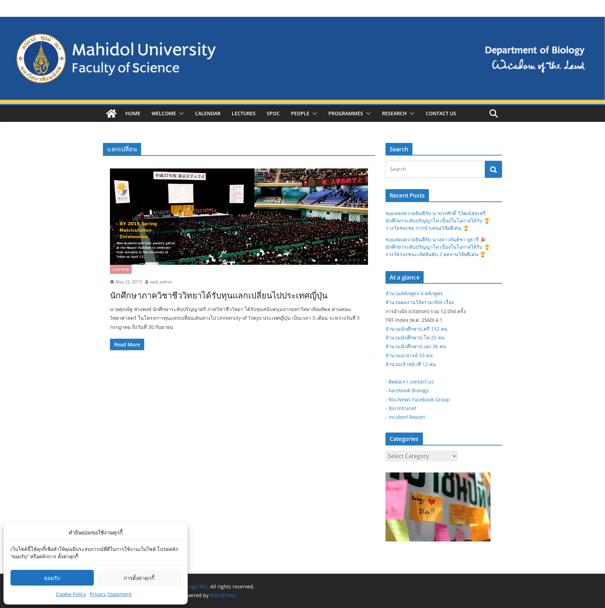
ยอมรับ (52, 577)
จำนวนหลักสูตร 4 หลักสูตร (414, 293)
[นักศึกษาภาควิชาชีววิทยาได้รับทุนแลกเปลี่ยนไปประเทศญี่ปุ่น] (239, 216)
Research (394, 113)
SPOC (273, 113)
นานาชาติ (121, 269)
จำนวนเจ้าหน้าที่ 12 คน (410, 364)
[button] (180, 113)
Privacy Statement (111, 594)
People (300, 113)
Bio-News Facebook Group (419, 399)
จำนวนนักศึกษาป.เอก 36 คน (415, 346)
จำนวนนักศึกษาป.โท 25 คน (415, 337)
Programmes (345, 113)
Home (132, 113)
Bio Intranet (402, 408)
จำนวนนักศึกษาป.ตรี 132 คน (416, 328)
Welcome (164, 113)
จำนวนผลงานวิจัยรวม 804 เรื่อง (419, 302)
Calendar (208, 113)
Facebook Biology (409, 390)
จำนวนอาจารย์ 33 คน (409, 355)
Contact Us (441, 113)
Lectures (244, 113)
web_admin (161, 282)
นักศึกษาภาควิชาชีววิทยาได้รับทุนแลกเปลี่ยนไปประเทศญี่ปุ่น (218, 295)
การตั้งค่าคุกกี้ (139, 577)
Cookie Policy (71, 594)
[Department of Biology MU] (111, 113)
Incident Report (407, 417)
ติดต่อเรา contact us (411, 381)
